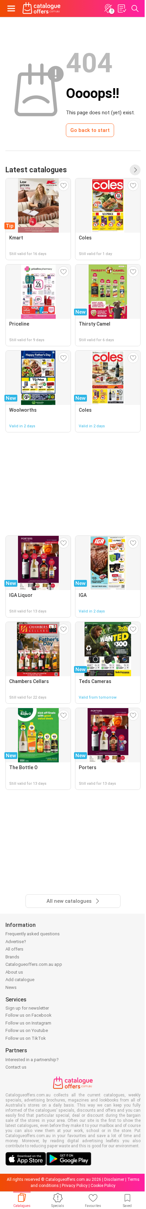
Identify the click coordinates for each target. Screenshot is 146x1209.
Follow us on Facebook (28, 1015)
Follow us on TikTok (25, 1038)
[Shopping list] (121, 8)
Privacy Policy (75, 1185)
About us (14, 972)
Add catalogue (19, 979)
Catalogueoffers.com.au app (33, 964)
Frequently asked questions (32, 933)
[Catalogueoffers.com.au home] (41, 8)
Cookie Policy (103, 1185)
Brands (12, 956)
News (11, 987)
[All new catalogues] (135, 169)
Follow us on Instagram (28, 1023)
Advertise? (15, 941)
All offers (14, 949)
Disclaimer (114, 1179)
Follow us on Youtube (26, 1030)
